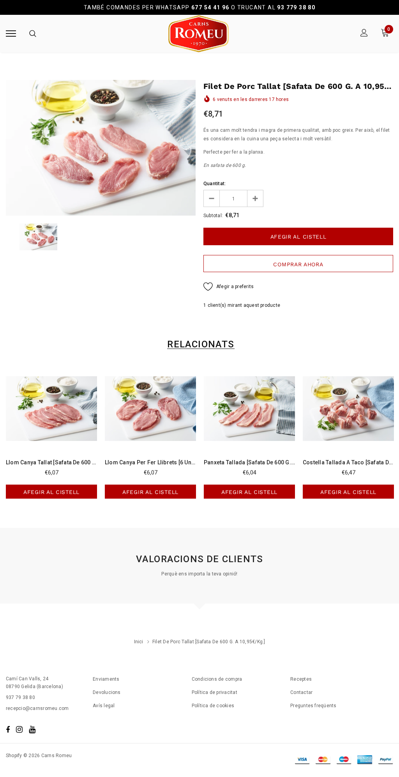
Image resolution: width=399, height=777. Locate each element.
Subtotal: (213, 215)
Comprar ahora (298, 264)
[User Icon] (364, 33)
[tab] (199, 344)
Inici (138, 641)
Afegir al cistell (51, 492)
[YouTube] (32, 729)
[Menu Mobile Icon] (11, 33)
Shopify (14, 755)
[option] (101, 148)
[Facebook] (8, 729)
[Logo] (198, 33)
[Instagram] (19, 729)
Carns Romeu (56, 755)
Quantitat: (214, 183)
